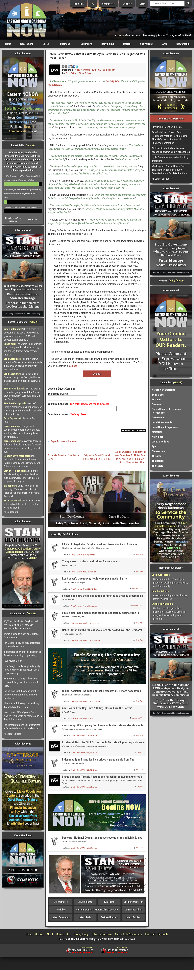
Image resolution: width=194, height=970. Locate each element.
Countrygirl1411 (137, 589)
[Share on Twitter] (77, 66)
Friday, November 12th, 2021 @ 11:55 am (94, 69)
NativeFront (146, 43)
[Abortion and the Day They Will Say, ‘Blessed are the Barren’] (54, 711)
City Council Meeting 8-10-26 (167, 126)
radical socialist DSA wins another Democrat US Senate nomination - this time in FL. (21, 695)
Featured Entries (109, 917)
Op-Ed (46, 43)
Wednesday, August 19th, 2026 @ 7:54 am (85, 719)
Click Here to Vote (13, 218)
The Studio (157, 465)
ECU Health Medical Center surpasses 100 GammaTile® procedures (171, 150)
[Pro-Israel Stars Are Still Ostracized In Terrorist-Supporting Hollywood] (54, 745)
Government (26, 43)
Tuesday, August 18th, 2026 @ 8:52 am (84, 753)
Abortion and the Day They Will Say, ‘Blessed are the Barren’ (21, 705)
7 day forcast (176, 280)
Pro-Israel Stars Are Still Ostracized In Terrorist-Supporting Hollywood (22, 726)
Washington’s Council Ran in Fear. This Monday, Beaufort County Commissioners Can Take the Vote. (169, 170)
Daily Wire (71, 73)
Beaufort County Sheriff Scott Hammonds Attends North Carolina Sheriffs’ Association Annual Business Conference (169, 137)
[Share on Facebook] (74, 66)
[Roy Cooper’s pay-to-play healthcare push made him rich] (54, 582)
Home (8, 43)
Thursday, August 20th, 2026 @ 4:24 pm (84, 606)
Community (86, 43)
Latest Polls (85, 917)
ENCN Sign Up (85, 901)
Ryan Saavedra (55, 84)
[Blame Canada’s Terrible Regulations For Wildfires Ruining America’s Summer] (54, 780)
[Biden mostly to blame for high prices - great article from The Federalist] (54, 763)
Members (127, 3)
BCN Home (109, 901)
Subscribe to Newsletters (128, 934)
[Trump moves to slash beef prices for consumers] (54, 564)
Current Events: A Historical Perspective (97, 909)
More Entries (85, 73)
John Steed (139, 554)
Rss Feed (150, 934)
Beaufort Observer (133, 901)
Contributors (108, 3)
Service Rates (63, 934)
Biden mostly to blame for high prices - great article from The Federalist (98, 761)
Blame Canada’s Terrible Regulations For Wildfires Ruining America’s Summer (102, 778)
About (50, 934)
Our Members (61, 901)
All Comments (11, 511)
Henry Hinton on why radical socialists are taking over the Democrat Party (22, 682)
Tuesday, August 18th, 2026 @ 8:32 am (84, 770)
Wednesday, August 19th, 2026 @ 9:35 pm (85, 623)
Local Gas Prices (161, 574)
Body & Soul (107, 43)
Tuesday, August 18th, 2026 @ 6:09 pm (84, 736)
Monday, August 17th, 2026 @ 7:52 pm (84, 787)
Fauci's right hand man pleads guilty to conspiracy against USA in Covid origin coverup (22, 670)
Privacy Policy (81, 934)
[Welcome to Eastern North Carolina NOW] (27, 19)
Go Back (97, 373)
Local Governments (162, 422)
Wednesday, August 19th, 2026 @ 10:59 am (85, 701)
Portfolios (61, 909)
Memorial (157, 431)
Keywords (163, 934)
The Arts (156, 456)
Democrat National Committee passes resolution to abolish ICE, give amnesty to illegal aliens (102, 839)
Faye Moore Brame (13, 660)
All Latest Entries (12, 733)
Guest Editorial (102, 455)
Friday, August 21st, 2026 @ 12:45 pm (83, 572)
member (72, 365)
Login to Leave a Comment (64, 441)
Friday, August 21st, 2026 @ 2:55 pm (83, 555)
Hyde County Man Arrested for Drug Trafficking (170, 159)
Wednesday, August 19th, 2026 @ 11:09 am (85, 640)
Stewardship (182, 43)
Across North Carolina (163, 389)
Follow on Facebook (102, 934)
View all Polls (32, 220)
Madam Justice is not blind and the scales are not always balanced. (22, 504)
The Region (158, 460)
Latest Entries (133, 917)
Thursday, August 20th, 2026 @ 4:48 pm (84, 589)
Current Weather (133, 909)
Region (127, 43)
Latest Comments (61, 917)
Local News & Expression (165, 427)
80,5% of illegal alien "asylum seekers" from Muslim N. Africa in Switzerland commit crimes (21, 625)
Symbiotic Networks (162, 603)
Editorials (88, 458)
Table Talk (78, 3)
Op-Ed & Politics (102, 458)
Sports (155, 446)
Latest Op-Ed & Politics (64, 534)
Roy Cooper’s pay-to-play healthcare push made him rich (22, 644)
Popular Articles (160, 591)
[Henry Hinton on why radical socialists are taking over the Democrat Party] (54, 633)
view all (30, 145)
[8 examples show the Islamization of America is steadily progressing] (54, 599)
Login (142, 3)
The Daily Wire (112, 81)
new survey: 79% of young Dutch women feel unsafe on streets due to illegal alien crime (23, 716)
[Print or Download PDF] (70, 66)
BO (92, 3)
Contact (39, 934)
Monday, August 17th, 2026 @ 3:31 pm (84, 848)
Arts (164, 43)
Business (65, 43)
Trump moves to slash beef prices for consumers (21, 635)
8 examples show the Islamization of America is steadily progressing (22, 653)
